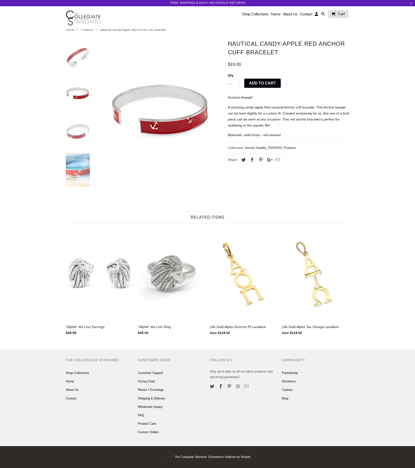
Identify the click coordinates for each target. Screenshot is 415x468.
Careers (287, 390)
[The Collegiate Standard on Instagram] (238, 386)
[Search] (323, 15)
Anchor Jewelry (255, 148)
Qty (231, 75)
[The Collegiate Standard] (83, 18)
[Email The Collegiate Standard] (247, 386)
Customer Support (150, 373)
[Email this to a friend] (277, 160)
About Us (72, 390)
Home (70, 381)
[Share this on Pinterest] (260, 160)
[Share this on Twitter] (243, 160)
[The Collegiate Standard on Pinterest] (229, 386)
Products (290, 148)
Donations (289, 381)
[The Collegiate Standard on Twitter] (212, 386)
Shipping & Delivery (151, 398)
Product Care (147, 423)
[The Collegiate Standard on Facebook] (221, 386)
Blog (285, 398)
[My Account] (317, 15)
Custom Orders (148, 432)
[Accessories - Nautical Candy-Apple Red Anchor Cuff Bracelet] (160, 110)
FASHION (275, 148)
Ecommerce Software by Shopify (229, 457)
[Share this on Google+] (268, 160)
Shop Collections (77, 373)
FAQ (141, 415)
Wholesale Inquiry (150, 407)
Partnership (290, 373)
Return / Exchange (151, 390)
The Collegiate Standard (191, 457)
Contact (71, 398)
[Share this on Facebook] (251, 160)
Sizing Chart (146, 381)
